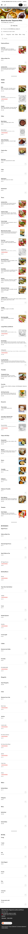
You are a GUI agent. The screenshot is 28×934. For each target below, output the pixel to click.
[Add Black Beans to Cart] (25, 126)
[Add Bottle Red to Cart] (25, 816)
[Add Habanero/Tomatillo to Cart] (25, 493)
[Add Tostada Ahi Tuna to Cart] (25, 379)
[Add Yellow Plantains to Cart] (25, 145)
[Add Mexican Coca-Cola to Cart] (25, 701)
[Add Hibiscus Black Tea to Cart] (25, 62)
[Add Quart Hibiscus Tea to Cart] (25, 557)
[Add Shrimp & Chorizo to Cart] (25, 293)
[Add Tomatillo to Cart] (25, 474)
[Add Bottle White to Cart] (25, 826)
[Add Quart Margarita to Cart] (25, 687)
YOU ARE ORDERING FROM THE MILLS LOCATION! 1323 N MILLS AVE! (12, 1)
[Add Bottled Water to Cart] (25, 792)
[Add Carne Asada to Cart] (25, 226)
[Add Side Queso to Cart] (25, 183)
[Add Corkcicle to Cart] (25, 895)
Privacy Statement (12, 926)
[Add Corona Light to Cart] (25, 638)
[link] (8, 34)
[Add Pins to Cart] (25, 885)
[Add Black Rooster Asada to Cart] (25, 236)
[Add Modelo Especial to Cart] (25, 619)
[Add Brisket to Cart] (25, 283)
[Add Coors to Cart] (25, 610)
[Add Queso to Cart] (25, 464)
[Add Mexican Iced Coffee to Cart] (25, 653)
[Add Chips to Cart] (25, 173)
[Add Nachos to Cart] (25, 454)
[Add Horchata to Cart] (25, 662)
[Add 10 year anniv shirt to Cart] (25, 904)
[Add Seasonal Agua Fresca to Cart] (25, 547)
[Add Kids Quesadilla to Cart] (25, 321)
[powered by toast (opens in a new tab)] (7, 923)
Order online (9, 918)
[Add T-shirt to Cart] (25, 847)
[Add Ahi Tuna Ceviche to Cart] (25, 397)
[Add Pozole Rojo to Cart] (25, 346)
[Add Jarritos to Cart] (25, 720)
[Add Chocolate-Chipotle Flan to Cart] (25, 421)
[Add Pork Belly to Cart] (25, 274)
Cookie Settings (5, 927)
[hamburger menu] (1, 5)
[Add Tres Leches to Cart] (25, 411)
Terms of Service (5, 926)
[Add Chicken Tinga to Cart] (25, 216)
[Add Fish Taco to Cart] (25, 53)
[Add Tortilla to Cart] (25, 312)
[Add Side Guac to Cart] (25, 164)
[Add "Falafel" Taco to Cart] (25, 302)
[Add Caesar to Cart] (25, 111)
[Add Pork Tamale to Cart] (25, 517)
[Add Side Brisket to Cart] (25, 192)
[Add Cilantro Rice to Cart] (25, 154)
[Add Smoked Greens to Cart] (25, 264)
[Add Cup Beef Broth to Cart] (25, 365)
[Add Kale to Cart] (25, 92)
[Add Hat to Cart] (25, 856)
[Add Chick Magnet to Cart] (25, 866)
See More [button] (24, 1)
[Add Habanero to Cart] (25, 483)
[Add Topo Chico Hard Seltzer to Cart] (25, 591)
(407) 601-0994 (5, 911)
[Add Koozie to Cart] (25, 875)
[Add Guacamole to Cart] (25, 445)
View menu (4, 918)
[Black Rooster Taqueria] (4, 5)
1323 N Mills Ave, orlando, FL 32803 (9, 913)
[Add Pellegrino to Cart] (25, 802)
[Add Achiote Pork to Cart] (25, 72)
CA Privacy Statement (21, 926)
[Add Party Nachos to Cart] (25, 502)
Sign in (25, 5)
